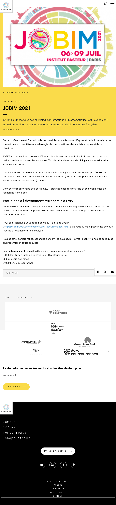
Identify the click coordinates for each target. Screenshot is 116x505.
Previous (8, 352)
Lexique (58, 496)
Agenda (25, 92)
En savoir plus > (11, 129)
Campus (9, 422)
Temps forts (15, 92)
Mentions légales (58, 481)
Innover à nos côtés (55, 451)
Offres (9, 427)
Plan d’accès (58, 492)
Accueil (6, 92)
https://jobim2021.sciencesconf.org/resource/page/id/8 (36, 227)
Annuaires (58, 489)
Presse (58, 485)
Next (108, 352)
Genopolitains (17, 438)
